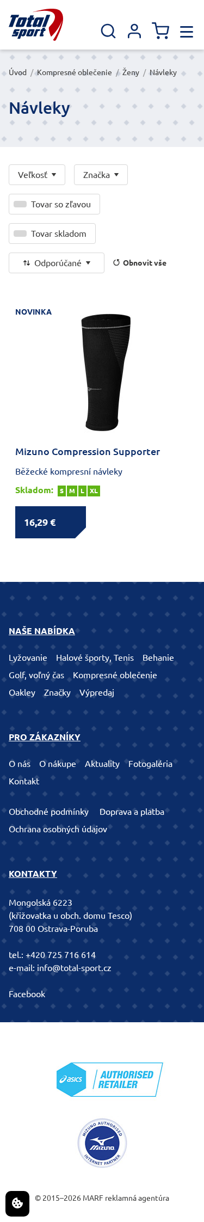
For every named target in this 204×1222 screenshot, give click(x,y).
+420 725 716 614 (61, 955)
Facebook (27, 994)
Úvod (18, 72)
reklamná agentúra (137, 1198)
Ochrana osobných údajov (58, 829)
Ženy (130, 72)
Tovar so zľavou (61, 204)
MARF (93, 1198)
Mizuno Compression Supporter (87, 451)
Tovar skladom (58, 233)
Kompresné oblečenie (74, 72)
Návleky (163, 72)
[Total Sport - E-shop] (36, 25)
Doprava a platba (132, 811)
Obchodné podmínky (49, 811)
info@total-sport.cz (74, 968)
